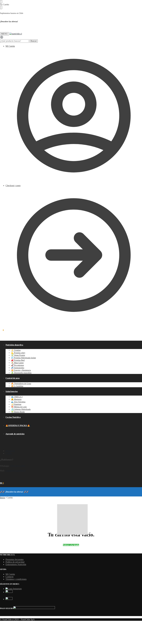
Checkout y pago (13, 185)
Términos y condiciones (16, 579)
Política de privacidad (15, 562)
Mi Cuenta (10, 46)
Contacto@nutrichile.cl (15, 470)
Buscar (34, 41)
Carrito (9, 453)
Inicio (2, 497)
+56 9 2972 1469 (17, 466)
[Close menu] (1, 1)
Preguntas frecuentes (15, 559)
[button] (2, 330)
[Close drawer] (1, 7)
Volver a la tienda (71, 545)
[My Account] (1, 38)
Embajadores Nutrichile (16, 564)
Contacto (9, 576)
